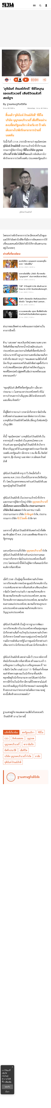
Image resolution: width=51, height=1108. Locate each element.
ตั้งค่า (7, 1092)
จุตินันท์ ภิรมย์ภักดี (12, 762)
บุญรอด (30, 738)
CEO (6, 738)
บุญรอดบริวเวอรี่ (12, 744)
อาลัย (37, 756)
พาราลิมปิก (29, 744)
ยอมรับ (7, 1087)
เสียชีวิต (23, 750)
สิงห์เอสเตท (17, 738)
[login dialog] (46, 5)
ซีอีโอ (40, 732)
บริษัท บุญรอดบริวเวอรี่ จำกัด (17, 756)
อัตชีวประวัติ (10, 750)
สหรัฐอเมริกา (28, 732)
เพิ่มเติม (8, 1082)
